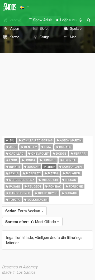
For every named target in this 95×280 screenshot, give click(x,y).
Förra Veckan (23, 210)
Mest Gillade (31, 221)
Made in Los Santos (18, 272)
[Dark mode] (80, 19)
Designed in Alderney (20, 266)
